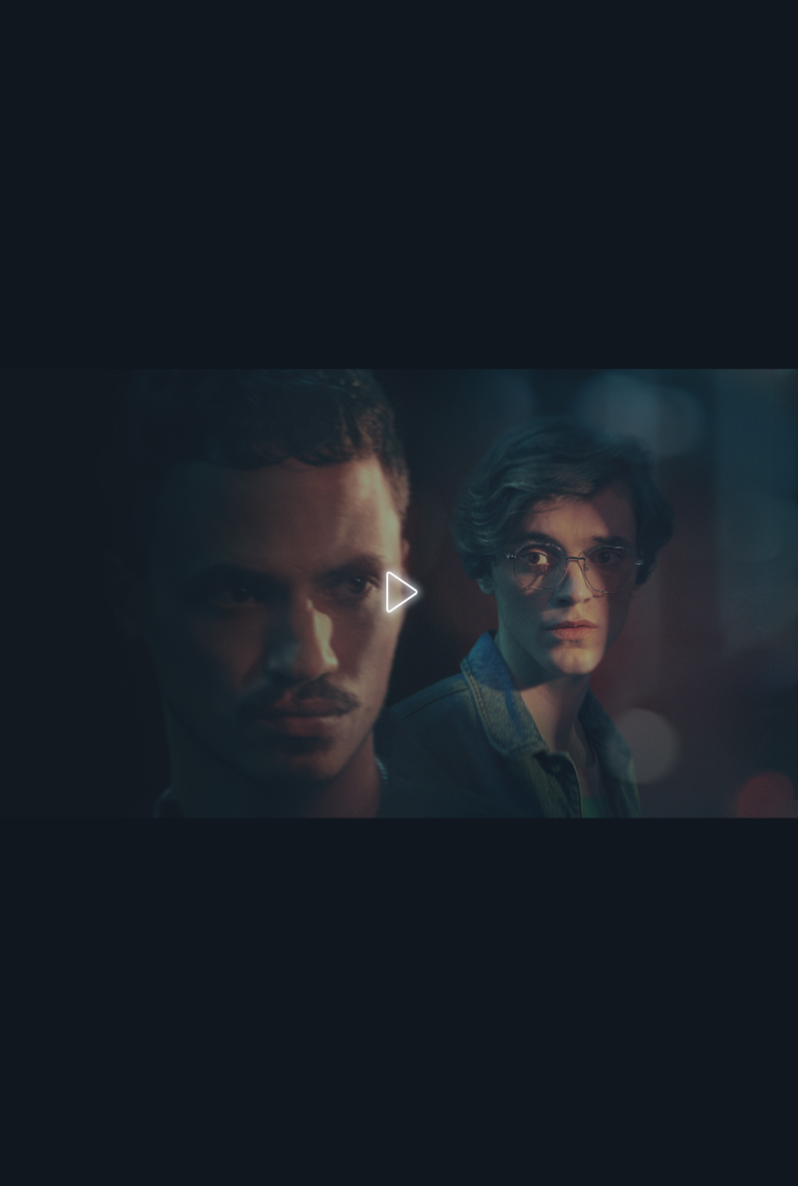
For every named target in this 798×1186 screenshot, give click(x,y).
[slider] (374, 1108)
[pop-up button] (598, 1147)
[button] (399, 593)
